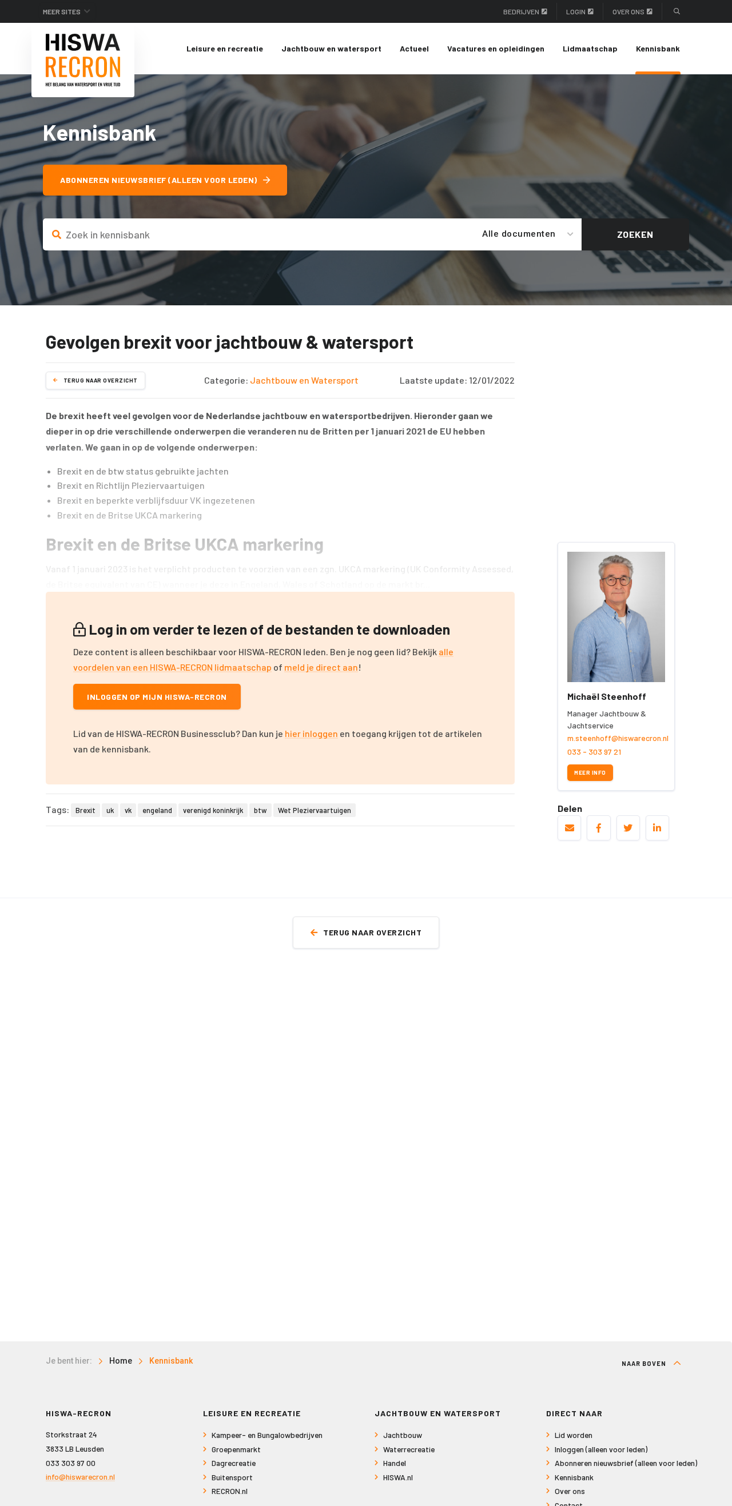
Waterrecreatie (409, 1449)
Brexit (85, 810)
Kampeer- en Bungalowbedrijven (267, 1435)
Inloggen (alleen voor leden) (601, 1449)
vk (128, 810)
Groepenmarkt (236, 1449)
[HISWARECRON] (82, 60)
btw (260, 810)
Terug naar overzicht (100, 380)
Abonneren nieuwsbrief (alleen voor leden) (158, 180)
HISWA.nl (398, 1477)
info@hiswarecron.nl (80, 1476)
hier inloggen (311, 733)
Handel (394, 1463)
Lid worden (573, 1435)
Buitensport (232, 1477)
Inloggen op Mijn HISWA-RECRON (157, 697)
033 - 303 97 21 (594, 751)
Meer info (590, 772)
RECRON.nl (230, 1491)
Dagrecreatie (234, 1463)
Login (576, 11)
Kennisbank (658, 48)
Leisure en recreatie (224, 48)
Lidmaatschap (590, 48)
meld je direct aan (321, 667)
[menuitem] (224, 48)
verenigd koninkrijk (213, 810)
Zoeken (635, 234)
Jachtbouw (402, 1435)
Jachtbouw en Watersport (304, 379)
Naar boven (645, 1363)
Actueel (414, 48)
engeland (157, 810)
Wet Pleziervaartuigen (314, 810)
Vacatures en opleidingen (495, 48)
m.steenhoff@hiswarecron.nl (618, 738)
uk (110, 810)
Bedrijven (521, 11)
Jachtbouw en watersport (331, 48)
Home (120, 1360)
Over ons (628, 11)
